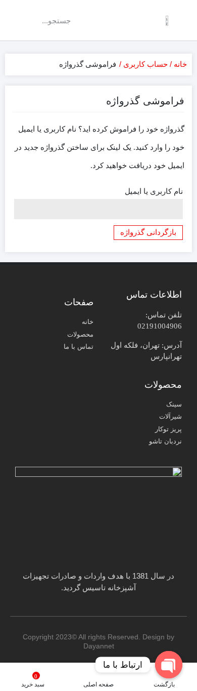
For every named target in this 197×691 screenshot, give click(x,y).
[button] (111, 20)
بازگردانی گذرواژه (148, 232)
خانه (180, 64)
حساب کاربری (145, 64)
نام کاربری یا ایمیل (154, 191)
